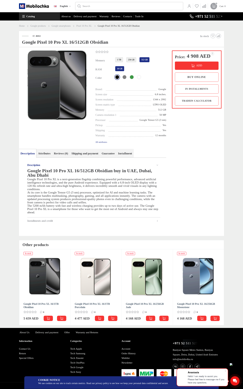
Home (22, 26)
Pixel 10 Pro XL (84, 26)
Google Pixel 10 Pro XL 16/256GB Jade (145, 305)
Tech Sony (75, 372)
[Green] (132, 77)
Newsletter (127, 362)
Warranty (104, 16)
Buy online (196, 77)
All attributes (101, 142)
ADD (199, 65)
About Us (24, 332)
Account (126, 348)
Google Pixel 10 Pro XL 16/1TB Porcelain (92, 305)
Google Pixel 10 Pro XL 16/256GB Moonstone (196, 305)
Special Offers (26, 358)
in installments (196, 89)
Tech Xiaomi (76, 358)
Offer (67, 332)
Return (22, 353)
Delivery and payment (85, 16)
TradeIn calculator (197, 101)
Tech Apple (76, 348)
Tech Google (76, 367)
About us (66, 16)
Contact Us (24, 348)
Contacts (127, 16)
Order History (129, 353)
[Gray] (124, 77)
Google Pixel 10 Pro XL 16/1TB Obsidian (41, 305)
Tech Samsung (77, 353)
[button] (57, 86)
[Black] (117, 77)
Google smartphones (61, 26)
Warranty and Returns (87, 332)
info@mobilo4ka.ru (183, 359)
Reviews (116, 16)
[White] (139, 77)
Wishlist (126, 358)
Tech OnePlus (77, 362)
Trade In (139, 16)
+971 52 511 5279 (186, 343)
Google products (38, 26)
